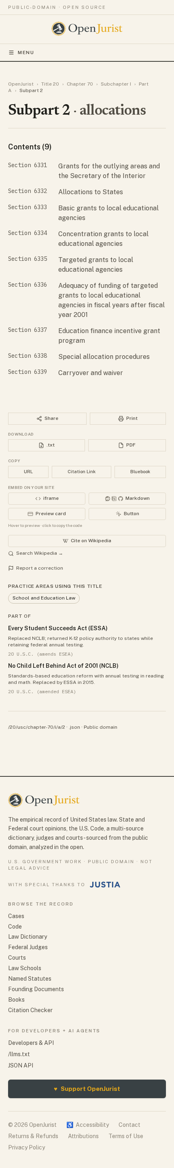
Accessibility (87, 1125)
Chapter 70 (80, 84)
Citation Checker (30, 1010)
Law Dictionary (27, 936)
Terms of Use (125, 1136)
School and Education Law (44, 598)
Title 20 (50, 84)
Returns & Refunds (33, 1136)
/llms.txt (19, 1054)
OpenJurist (21, 84)
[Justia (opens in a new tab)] (105, 884)
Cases (16, 916)
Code (15, 926)
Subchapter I (116, 84)
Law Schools (24, 968)
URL (28, 471)
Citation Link (81, 471)
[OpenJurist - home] (87, 28)
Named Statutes (29, 978)
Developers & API (31, 1043)
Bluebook (140, 471)
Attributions (83, 1136)
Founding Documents (36, 989)
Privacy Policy (26, 1147)
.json (74, 727)
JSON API (20, 1065)
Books (16, 999)
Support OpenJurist (87, 1088)
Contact (129, 1125)
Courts (17, 957)
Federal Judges (28, 947)
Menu (26, 52)
